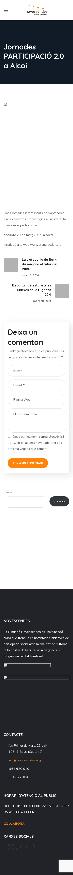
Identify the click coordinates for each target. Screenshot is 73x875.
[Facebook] (7, 847)
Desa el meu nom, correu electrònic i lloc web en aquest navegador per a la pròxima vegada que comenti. (36, 442)
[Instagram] (23, 847)
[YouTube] (15, 847)
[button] (67, 10)
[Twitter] (32, 847)
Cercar (8, 492)
